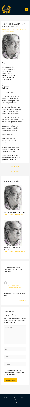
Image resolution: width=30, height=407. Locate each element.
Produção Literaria (18, 30)
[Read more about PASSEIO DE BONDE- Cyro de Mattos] (13, 233)
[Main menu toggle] (26, 9)
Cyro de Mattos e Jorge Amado (14, 212)
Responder (22, 300)
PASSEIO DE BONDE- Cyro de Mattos (14, 248)
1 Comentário (6, 30)
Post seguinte (14, 171)
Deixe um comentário (9, 214)
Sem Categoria (7, 216)
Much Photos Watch (12, 286)
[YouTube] (16, 402)
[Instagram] (13, 402)
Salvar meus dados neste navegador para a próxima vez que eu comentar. (14, 373)
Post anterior (15, 167)
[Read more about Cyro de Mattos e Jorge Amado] (13, 197)
